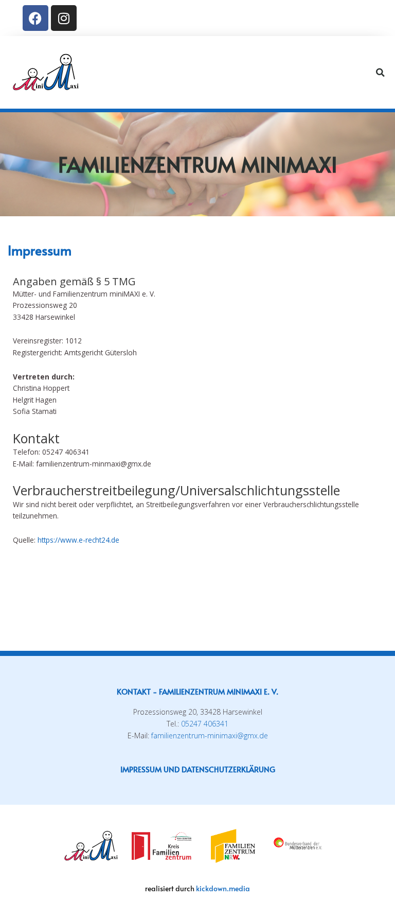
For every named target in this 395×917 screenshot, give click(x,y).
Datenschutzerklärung (228, 769)
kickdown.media (223, 888)
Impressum (140, 769)
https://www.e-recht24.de (78, 540)
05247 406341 (204, 724)
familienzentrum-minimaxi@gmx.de (209, 735)
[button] (362, 72)
